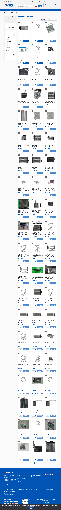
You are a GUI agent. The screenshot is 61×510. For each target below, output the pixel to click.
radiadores (13, 12)
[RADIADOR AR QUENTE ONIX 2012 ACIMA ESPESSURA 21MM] (23, 49)
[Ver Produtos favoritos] (50, 5)
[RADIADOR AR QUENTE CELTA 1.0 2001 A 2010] (23, 160)
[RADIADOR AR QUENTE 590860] (23, 116)
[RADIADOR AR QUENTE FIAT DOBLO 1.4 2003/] (23, 292)
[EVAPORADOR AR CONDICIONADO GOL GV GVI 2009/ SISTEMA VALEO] (50, 71)
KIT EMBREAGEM (43, 10)
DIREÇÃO (48, 10)
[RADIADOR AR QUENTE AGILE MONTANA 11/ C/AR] (37, 116)
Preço (7, 24)
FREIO (35, 10)
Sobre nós (19, 481)
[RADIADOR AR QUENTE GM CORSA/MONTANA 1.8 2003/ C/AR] (50, 447)
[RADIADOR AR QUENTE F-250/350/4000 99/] (50, 270)
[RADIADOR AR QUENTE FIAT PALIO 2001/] (23, 27)
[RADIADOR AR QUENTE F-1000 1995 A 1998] (37, 270)
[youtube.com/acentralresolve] (10, 1)
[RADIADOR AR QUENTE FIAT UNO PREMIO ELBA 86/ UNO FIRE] (50, 358)
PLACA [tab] (19, 4)
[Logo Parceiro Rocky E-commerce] (46, 504)
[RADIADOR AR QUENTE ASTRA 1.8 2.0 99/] (23, 138)
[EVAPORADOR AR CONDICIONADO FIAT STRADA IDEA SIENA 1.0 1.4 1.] (37, 71)
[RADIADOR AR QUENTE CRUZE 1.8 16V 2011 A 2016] (23, 248)
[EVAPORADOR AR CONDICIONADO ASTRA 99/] (23, 71)
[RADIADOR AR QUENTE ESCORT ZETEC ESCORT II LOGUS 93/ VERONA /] (50, 248)
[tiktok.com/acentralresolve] (12, 1)
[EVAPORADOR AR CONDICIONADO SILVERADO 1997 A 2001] (37, 93)
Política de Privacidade (21, 478)
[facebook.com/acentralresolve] (4, 1)
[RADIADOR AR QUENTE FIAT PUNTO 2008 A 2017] (23, 358)
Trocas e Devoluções (20, 476)
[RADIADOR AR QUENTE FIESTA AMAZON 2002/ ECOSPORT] (37, 402)
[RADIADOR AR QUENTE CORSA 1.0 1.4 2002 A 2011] (50, 204)
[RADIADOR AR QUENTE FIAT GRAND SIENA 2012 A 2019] (37, 292)
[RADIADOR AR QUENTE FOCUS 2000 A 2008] (23, 447)
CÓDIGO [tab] (32, 4)
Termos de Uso (19, 479)
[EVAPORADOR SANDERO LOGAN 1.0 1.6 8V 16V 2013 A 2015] (50, 94)
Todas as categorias (9, 10)
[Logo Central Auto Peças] (8, 5)
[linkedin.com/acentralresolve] (8, 1)
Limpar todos (8, 18)
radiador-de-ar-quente (19, 12)
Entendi (31, 508)
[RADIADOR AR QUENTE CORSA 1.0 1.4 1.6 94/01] (37, 204)
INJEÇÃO (31, 10)
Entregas (18, 473)
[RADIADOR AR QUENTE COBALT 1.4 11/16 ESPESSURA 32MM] (23, 182)
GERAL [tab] (39, 4)
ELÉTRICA (53, 10)
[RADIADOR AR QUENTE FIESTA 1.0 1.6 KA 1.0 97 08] (23, 402)
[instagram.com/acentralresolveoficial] (6, 1)
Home (6, 12)
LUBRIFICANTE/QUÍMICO (18, 10)
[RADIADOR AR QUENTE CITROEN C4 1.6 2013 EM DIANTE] (50, 160)
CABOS (38, 10)
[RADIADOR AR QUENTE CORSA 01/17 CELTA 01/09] (50, 182)
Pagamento (19, 475)
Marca (7, 30)
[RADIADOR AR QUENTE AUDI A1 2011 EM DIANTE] (37, 138)
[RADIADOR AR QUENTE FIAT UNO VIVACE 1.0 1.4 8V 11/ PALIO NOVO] (37, 27)
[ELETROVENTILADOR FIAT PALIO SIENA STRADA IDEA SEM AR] (50, 49)
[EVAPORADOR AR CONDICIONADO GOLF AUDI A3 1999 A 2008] (23, 93)
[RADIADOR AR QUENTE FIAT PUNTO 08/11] (50, 336)
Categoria (7, 50)
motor (9, 12)
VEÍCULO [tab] (25, 4)
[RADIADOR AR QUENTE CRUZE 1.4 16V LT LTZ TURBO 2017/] (50, 226)
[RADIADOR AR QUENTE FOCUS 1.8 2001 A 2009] (50, 27)
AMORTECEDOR (26, 10)
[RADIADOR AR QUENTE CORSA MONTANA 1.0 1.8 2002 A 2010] (37, 226)
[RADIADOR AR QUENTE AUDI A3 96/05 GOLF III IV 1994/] (50, 138)
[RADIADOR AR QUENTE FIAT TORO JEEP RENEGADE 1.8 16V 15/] (37, 358)
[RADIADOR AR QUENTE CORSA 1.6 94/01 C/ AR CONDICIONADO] (23, 226)
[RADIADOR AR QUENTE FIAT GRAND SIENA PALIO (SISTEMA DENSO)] (50, 292)
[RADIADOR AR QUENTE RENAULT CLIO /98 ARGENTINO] (37, 49)
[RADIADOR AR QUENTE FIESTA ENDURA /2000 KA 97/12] (37, 424)
